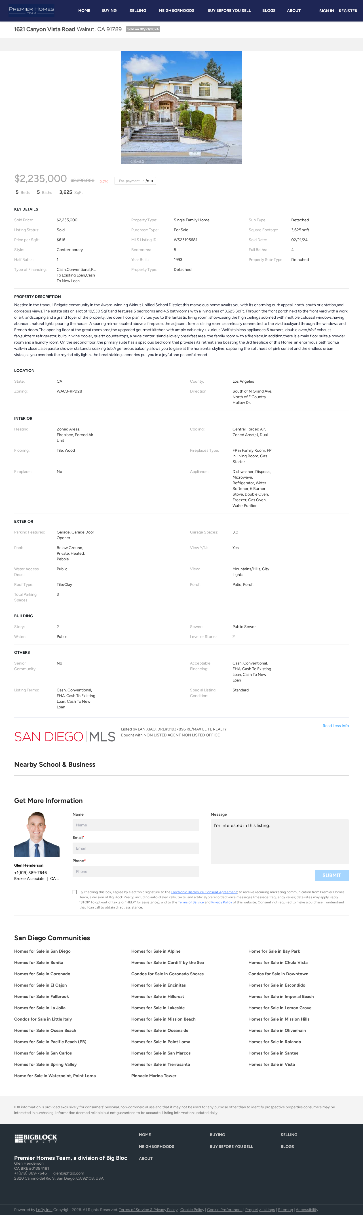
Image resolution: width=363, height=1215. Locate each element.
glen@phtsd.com (68, 1173)
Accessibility (307, 1209)
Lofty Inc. (44, 1209)
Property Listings (260, 1209)
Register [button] (348, 10)
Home (84, 10)
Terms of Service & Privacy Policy (148, 1209)
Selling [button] (138, 10)
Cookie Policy (192, 1209)
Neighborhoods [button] (177, 10)
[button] (146, 1136)
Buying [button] (109, 10)
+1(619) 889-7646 (30, 1173)
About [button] (294, 10)
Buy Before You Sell (229, 10)
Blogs (269, 10)
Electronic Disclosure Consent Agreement (204, 892)
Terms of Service (191, 902)
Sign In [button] (326, 10)
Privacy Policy (221, 902)
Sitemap (285, 1209)
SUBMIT (331, 875)
